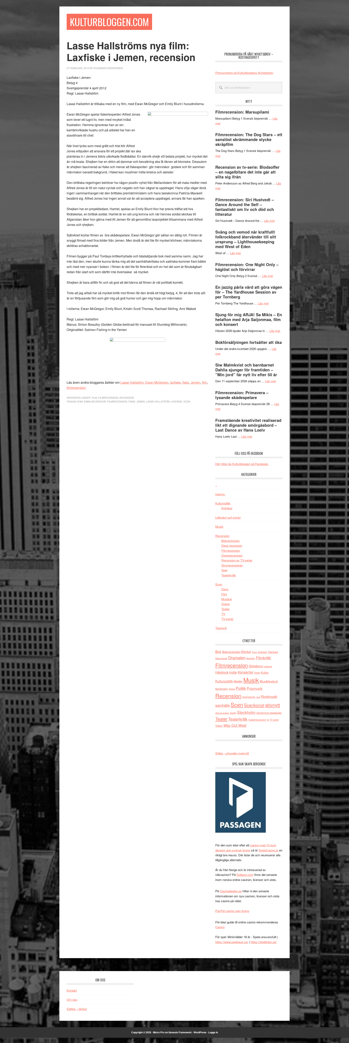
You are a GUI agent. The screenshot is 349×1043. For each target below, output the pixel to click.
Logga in (213, 1032)
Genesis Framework (180, 1032)
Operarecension (232, 555)
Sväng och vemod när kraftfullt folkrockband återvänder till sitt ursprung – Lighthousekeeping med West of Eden (245, 239)
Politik (241, 688)
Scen (186, 401)
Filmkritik (263, 657)
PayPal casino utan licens (232, 911)
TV (223, 614)
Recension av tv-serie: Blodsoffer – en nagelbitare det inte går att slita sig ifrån (247, 172)
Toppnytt (221, 628)
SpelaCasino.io (268, 850)
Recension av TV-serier (236, 560)
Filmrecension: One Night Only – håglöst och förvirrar (247, 266)
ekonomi (250, 658)
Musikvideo (221, 688)
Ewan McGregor (156, 382)
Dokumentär (221, 658)
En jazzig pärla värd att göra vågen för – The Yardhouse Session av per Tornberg (248, 292)
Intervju (220, 494)
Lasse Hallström (132, 382)
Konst (257, 672)
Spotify (233, 712)
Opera (225, 604)
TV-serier (227, 619)
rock (258, 696)
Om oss (72, 999)
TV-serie (274, 719)
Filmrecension (108, 397)
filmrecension (76, 387)
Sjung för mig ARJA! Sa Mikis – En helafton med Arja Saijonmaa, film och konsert (248, 319)
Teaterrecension (257, 719)
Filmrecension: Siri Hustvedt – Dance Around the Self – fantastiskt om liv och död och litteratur (244, 207)
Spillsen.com (245, 874)
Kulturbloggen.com (109, 22)
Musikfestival (269, 681)
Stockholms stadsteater (269, 712)
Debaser (262, 652)
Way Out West (234, 725)
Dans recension (231, 545)
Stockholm (246, 712)
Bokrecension (230, 540)
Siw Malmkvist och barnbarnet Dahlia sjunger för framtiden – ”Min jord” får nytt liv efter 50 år (246, 369)
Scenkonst (254, 705)
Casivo (220, 927)
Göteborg (256, 666)
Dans (224, 589)
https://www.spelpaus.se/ (231, 942)
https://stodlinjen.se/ (264, 942)
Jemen (195, 382)
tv (268, 720)
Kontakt (72, 990)
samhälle (222, 705)
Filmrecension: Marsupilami (242, 112)
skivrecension (222, 712)
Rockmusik (269, 696)
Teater (225, 609)
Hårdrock (221, 672)
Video (219, 726)
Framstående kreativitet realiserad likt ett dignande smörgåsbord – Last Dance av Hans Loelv (248, 425)
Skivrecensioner (232, 565)
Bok (218, 651)
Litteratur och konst (228, 517)
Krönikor (226, 508)
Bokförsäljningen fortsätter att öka (248, 342)
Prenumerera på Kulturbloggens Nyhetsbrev (244, 73)
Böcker (246, 651)
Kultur (265, 672)
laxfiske (175, 382)
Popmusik (255, 688)
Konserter (245, 672)
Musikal (226, 599)
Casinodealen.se (231, 891)
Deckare (273, 652)
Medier (238, 681)
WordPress (199, 1032)
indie (233, 672)
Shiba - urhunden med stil (232, 753)
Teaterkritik (228, 575)
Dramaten (237, 658)
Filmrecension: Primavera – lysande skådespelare (241, 395)
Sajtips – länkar (77, 1009)
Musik (219, 526)
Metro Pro (158, 1032)
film (204, 382)
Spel (224, 570)
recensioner (248, 696)
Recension (126, 397)
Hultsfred (267, 666)
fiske (185, 382)
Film (94, 397)
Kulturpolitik (222, 503)
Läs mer (269, 220)
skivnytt (272, 705)
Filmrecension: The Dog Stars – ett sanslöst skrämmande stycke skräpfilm (248, 139)
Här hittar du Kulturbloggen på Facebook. (242, 464)
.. (216, 485)
